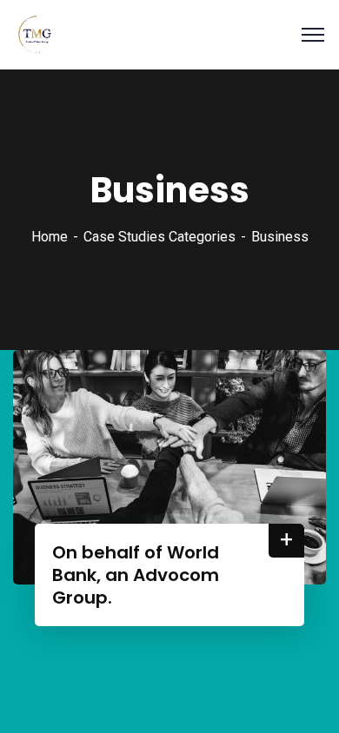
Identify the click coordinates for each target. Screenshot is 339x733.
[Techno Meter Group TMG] (34, 33)
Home (49, 236)
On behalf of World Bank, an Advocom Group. (135, 575)
